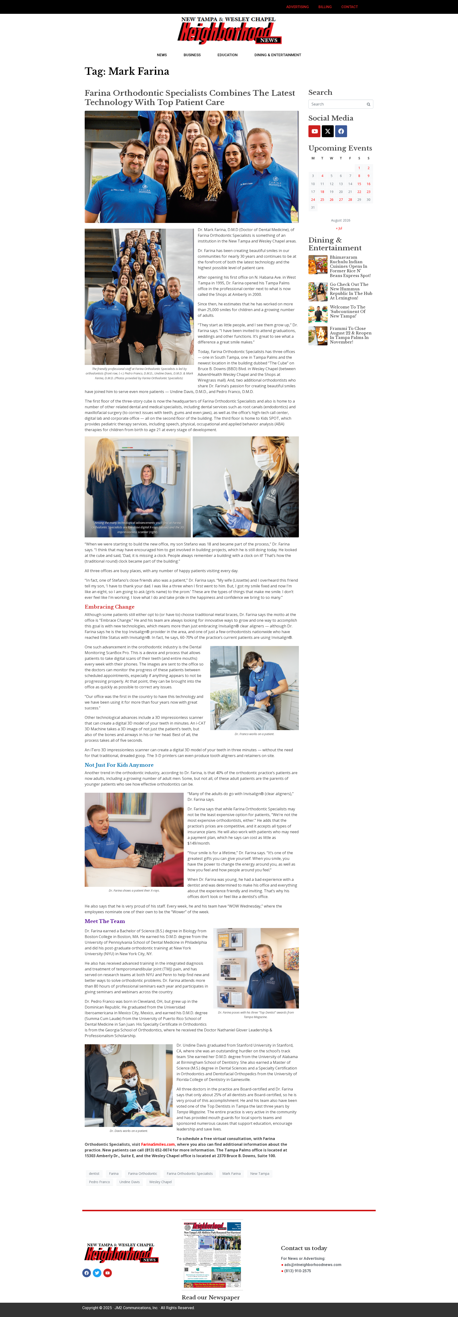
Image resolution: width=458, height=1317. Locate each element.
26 (331, 199)
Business (192, 55)
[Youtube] (314, 131)
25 (322, 199)
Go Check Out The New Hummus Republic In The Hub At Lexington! (351, 291)
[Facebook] (341, 131)
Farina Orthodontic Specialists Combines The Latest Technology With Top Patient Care (190, 97)
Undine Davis (130, 1182)
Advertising (297, 7)
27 (341, 199)
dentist (94, 1173)
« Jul (339, 228)
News (162, 55)
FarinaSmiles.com (158, 1144)
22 (359, 191)
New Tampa (259, 1173)
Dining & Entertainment (278, 55)
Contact (349, 7)
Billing (325, 7)
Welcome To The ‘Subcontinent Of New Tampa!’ (347, 311)
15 (359, 184)
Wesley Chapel (160, 1182)
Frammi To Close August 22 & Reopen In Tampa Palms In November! (351, 335)
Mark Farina (231, 1173)
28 (350, 199)
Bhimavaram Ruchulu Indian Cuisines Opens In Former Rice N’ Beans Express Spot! (350, 266)
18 (322, 191)
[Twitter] (328, 131)
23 (368, 191)
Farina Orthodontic (142, 1173)
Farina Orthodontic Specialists (190, 1173)
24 (313, 199)
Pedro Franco (99, 1182)
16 (368, 184)
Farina (114, 1173)
